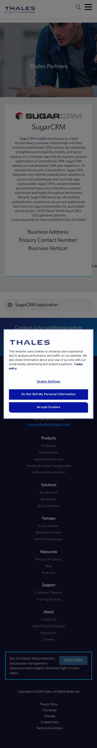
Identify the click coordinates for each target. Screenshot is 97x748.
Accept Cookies (48, 407)
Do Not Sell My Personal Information (48, 394)
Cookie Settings (48, 381)
